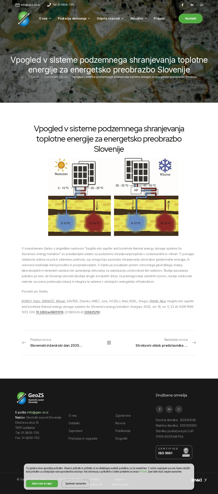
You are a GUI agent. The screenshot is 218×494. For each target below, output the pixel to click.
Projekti (159, 18)
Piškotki (143, 471)
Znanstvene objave (56, 76)
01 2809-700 (30, 432)
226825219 (91, 312)
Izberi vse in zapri (42, 483)
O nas (43, 18)
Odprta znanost (108, 18)
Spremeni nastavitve (75, 483)
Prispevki (34, 76)
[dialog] (109, 477)
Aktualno (136, 18)
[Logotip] (23, 18)
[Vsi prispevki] (109, 342)
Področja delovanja (72, 18)
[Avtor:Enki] (199, 479)
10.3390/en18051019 (49, 312)
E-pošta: (31, 412)
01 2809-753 (30, 438)
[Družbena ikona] (182, 4)
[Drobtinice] (22, 76)
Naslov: (20, 417)
